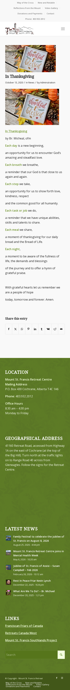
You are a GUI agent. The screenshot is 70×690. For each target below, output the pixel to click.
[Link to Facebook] (56, 678)
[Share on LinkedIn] (35, 329)
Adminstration (47, 82)
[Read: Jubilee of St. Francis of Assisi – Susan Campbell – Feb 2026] (8, 567)
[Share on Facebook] (8, 329)
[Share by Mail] (61, 329)
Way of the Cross (25, 2)
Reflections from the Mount (27, 8)
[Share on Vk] (48, 329)
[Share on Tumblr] (41, 329)
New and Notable (46, 2)
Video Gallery (51, 8)
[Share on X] (15, 329)
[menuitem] (25, 3)
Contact (50, 13)
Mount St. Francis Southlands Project (31, 640)
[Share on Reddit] (55, 329)
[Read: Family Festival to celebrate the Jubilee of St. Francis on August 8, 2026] (8, 538)
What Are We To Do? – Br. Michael (34, 591)
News (31, 82)
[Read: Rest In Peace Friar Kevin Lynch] (8, 582)
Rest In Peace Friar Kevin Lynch (32, 580)
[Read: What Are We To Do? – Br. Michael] (8, 592)
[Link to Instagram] (62, 678)
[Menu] (63, 28)
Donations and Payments (30, 13)
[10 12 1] (30, 58)
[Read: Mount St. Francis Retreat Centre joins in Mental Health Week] (8, 552)
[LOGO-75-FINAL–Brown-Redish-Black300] (29, 29)
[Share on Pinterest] (28, 329)
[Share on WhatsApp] (22, 329)
